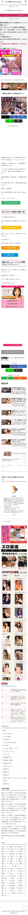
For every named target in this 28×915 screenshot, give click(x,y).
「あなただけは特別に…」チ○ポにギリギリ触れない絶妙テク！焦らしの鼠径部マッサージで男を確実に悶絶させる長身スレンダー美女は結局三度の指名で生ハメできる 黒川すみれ (13, 829)
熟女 (4, 359)
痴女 (8, 359)
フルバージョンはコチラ (11, 202)
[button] (18, 121)
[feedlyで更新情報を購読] (7, 378)
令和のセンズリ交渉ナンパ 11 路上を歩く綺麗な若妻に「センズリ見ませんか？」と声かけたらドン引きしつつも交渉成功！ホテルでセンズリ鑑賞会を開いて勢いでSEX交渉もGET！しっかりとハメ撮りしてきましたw (14, 808)
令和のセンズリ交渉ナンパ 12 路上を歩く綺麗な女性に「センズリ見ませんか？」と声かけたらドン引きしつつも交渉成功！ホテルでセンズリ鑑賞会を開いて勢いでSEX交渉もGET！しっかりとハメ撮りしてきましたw (14, 797)
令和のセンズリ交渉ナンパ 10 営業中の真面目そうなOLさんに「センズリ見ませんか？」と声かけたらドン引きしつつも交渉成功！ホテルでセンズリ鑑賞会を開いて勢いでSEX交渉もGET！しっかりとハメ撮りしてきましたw (14, 819)
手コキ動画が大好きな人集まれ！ (14, 1)
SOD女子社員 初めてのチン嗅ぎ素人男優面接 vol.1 (13, 836)
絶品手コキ (5, 357)
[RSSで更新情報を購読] (20, 378)
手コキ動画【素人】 (10, 255)
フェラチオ (12, 357)
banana (14, 496)
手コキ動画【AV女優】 (10, 247)
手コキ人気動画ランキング (11, 227)
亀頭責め (18, 357)
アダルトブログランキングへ (8, 686)
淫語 (23, 357)
